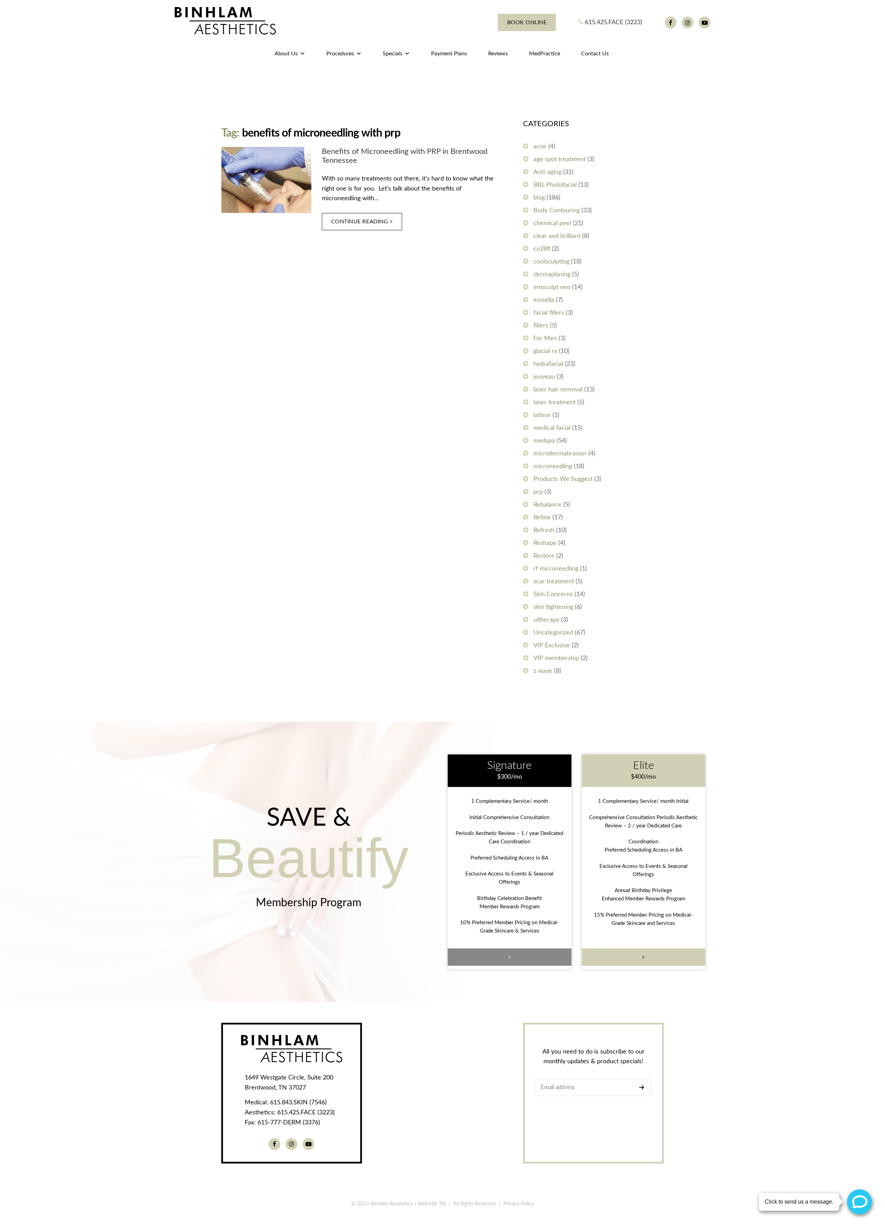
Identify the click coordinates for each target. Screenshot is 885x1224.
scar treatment (553, 581)
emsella (543, 300)
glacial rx (545, 351)
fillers (540, 326)
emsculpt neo (551, 287)
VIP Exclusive (551, 645)
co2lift (541, 249)
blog (539, 198)
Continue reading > (362, 221)
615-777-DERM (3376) (289, 1123)
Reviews (498, 53)
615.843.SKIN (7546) (298, 1103)
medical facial (551, 428)
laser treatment (554, 402)
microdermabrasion (560, 454)
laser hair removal (558, 390)
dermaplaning (551, 274)
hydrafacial (548, 364)
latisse (542, 415)
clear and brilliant (556, 236)
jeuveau (544, 377)
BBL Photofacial (555, 185)
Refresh (544, 530)
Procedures (340, 53)
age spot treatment (559, 159)
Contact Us (595, 53)
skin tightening (553, 607)
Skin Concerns (553, 594)
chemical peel (552, 223)
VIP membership (556, 658)
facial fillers (548, 313)
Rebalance (547, 505)
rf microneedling (555, 569)
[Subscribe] (643, 1087)
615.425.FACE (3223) (612, 22)
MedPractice (544, 53)
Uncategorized (553, 633)
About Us (286, 53)
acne (540, 146)
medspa (544, 441)
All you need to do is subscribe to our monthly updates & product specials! (593, 1057)
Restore (544, 556)
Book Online (527, 22)
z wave (542, 671)
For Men (545, 338)
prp (538, 492)
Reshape (545, 543)
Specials (392, 53)
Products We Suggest (563, 479)
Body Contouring (556, 210)
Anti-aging (547, 172)
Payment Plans (449, 53)
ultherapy (546, 620)
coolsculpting (551, 262)
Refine (542, 517)
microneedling (552, 466)
